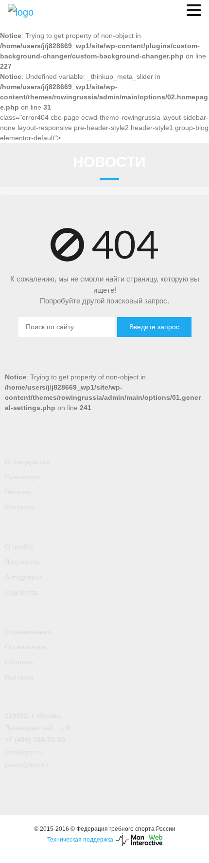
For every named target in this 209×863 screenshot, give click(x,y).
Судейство (21, 592)
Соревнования (28, 632)
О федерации (27, 462)
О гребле (19, 546)
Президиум (22, 477)
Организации (26, 647)
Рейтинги (19, 677)
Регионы (18, 492)
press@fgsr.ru (26, 765)
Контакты (19, 507)
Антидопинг (23, 577)
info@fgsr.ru (23, 752)
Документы (22, 561)
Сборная (19, 662)
